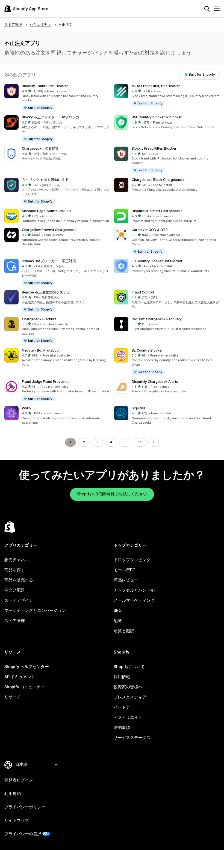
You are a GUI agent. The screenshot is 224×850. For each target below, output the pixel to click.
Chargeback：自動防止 (40, 148)
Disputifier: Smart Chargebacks (157, 211)
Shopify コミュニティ (24, 686)
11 (140, 442)
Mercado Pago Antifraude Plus (46, 211)
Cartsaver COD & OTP (150, 230)
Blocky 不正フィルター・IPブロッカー (52, 117)
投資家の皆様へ (128, 686)
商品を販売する (18, 580)
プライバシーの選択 (22, 833)
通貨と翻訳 (124, 630)
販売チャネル (16, 559)
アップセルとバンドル (134, 590)
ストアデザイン (18, 600)
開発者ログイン (18, 780)
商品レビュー (126, 580)
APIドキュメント (19, 676)
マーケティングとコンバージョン (35, 610)
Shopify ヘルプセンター (26, 666)
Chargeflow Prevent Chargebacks (49, 230)
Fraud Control (143, 292)
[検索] (207, 9)
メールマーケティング (134, 600)
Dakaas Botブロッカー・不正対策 (49, 261)
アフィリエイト (128, 717)
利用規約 (12, 793)
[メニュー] (217, 9)
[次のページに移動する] (153, 442)
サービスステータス (132, 737)
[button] (57, 97)
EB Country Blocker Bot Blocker (157, 261)
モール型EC (124, 569)
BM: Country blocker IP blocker (157, 117)
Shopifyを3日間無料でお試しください (112, 494)
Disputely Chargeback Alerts (155, 382)
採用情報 (122, 676)
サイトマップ (16, 820)
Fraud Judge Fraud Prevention (46, 382)
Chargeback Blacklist (39, 319)
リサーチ (12, 697)
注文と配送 (14, 590)
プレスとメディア (130, 697)
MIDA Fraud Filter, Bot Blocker (156, 86)
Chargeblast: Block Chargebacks (158, 180)
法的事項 (122, 727)
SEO (118, 610)
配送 (118, 620)
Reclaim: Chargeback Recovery (157, 319)
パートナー (124, 707)
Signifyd (138, 408)
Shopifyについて (129, 666)
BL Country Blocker (147, 350)
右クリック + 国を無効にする (45, 180)
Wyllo (26, 408)
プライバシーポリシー (24, 807)
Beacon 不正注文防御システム (46, 292)
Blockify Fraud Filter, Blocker (45, 86)
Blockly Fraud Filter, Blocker (154, 148)
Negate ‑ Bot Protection (41, 350)
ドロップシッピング (132, 559)
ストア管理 (14, 620)
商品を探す (14, 569)
